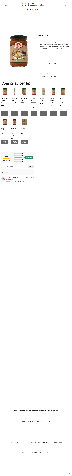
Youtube (50, 421)
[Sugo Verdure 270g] (16, 181)
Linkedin (39, 421)
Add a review (29, 157)
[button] (5, 5)
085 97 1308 (34, 442)
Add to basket (52, 63)
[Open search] (57, 5)
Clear (51, 60)
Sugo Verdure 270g (21, 181)
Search (31, 166)
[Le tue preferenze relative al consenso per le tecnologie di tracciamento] (69, 473)
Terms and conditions (48, 432)
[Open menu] (2, 5)
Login (60, 5)
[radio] (39, 56)
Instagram (31, 421)
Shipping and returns (35, 432)
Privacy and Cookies (23, 432)
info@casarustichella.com (44, 442)
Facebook (22, 421)
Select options (5, 114)
